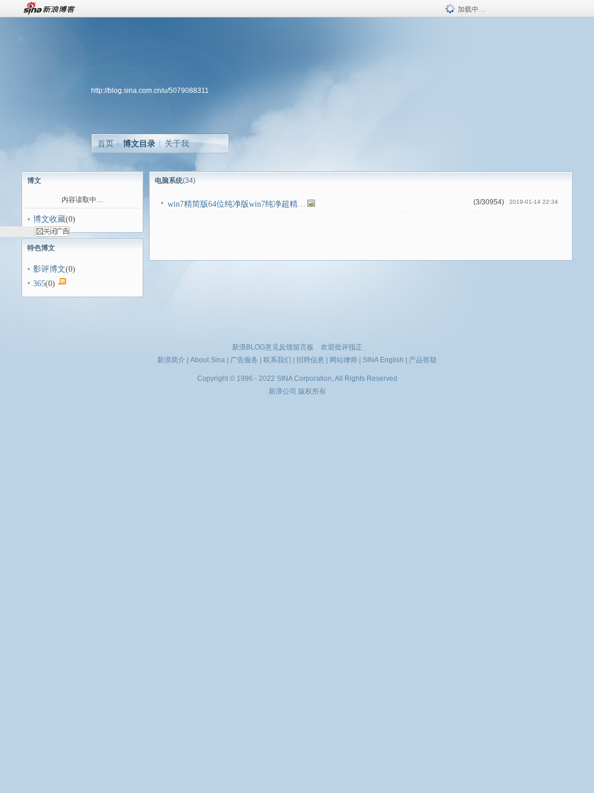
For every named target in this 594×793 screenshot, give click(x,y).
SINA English (383, 360)
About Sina (207, 360)
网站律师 (343, 360)
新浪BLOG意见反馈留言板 (273, 347)
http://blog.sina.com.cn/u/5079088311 (150, 90)
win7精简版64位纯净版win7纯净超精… (237, 204)
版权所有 (312, 391)
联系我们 (277, 360)
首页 (105, 143)
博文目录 (139, 143)
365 (39, 283)
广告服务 (244, 360)
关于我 (177, 143)
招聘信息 (310, 360)
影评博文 (49, 269)
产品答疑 (423, 360)
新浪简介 (171, 360)
